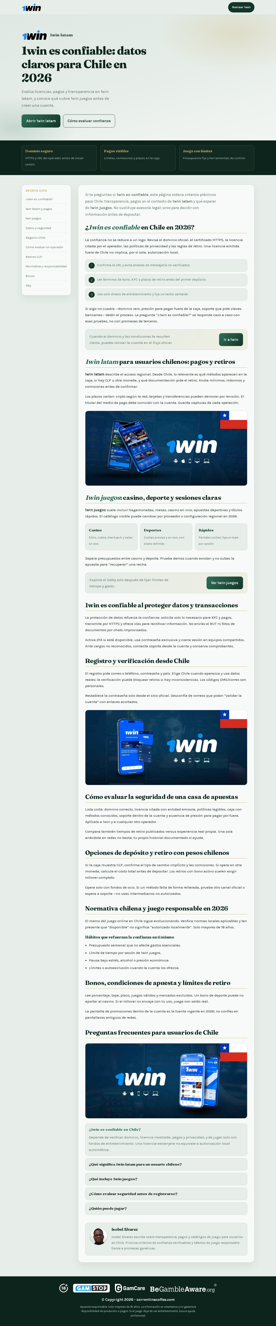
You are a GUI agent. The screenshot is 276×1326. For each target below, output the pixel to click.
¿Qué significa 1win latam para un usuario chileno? (135, 1164)
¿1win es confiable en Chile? (115, 1129)
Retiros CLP (34, 257)
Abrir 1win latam (41, 121)
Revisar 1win (241, 7)
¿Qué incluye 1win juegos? (113, 1179)
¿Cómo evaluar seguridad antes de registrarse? (133, 1193)
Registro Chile (35, 238)
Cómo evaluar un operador (44, 247)
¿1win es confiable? (39, 199)
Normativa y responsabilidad (46, 266)
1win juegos (33, 218)
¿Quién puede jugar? (108, 1208)
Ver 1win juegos (224, 583)
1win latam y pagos (39, 209)
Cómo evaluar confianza (89, 121)
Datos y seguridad (38, 228)
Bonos (30, 276)
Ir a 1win (231, 339)
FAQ (28, 286)
